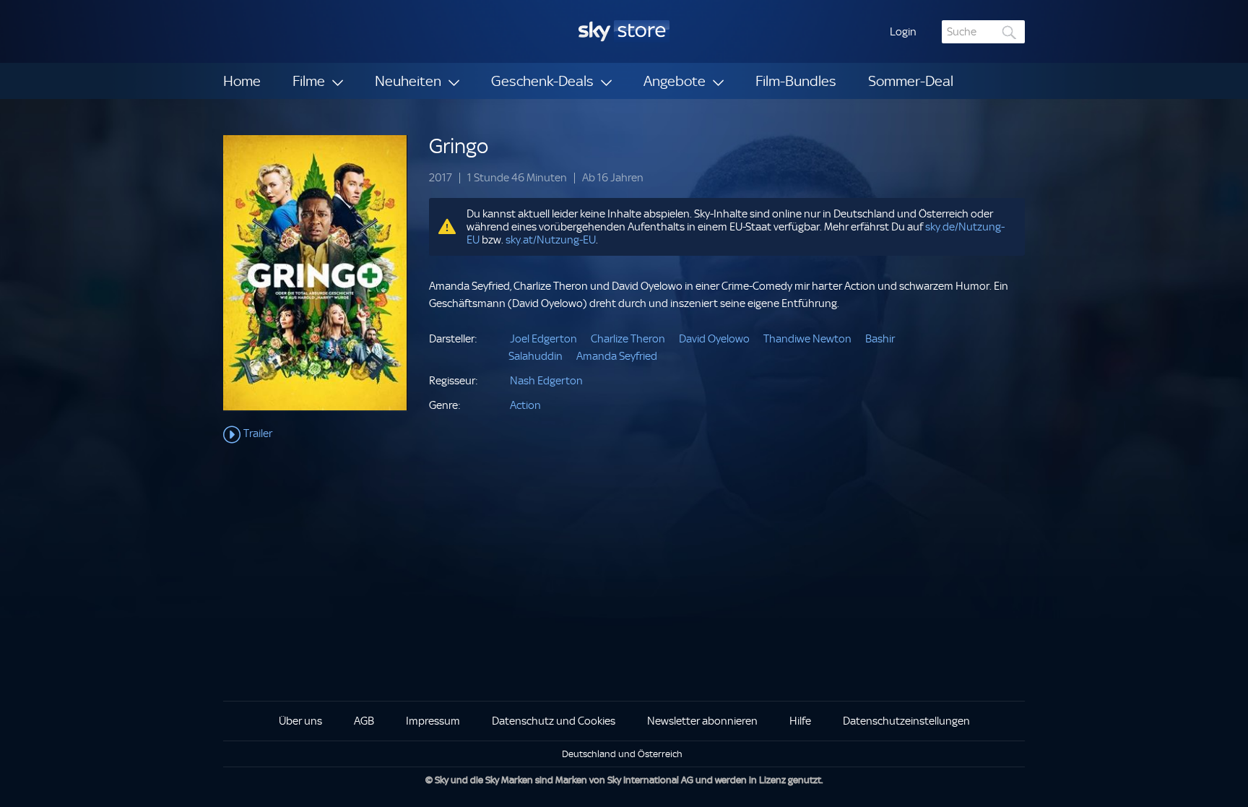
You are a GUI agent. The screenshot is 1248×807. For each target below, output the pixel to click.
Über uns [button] (300, 721)
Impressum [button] (433, 721)
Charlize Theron (628, 338)
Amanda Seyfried (616, 356)
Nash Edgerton (546, 380)
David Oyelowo (714, 338)
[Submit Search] (1009, 32)
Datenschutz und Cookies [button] (553, 721)
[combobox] (983, 31)
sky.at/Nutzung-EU (551, 239)
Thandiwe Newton (807, 338)
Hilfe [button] (800, 721)
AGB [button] (364, 721)
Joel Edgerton (543, 338)
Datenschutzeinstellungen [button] (906, 721)
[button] (903, 31)
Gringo (458, 146)
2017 (440, 178)
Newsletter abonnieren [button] (702, 721)
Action (525, 405)
